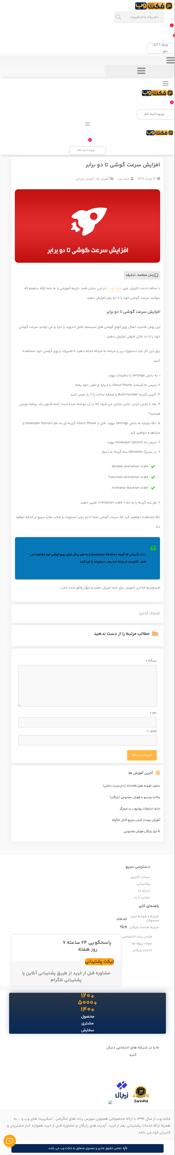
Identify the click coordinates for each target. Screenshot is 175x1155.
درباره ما (144, 891)
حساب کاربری (140, 877)
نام (153, 712)
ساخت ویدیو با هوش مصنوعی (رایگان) (135, 797)
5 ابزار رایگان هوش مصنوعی (142, 831)
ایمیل (152, 730)
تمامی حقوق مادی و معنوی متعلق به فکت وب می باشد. (84, 1148)
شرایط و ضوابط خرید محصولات (144, 919)
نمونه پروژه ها (141, 944)
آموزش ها (102, 179)
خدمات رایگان (142, 950)
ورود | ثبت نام (160, 48)
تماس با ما (142, 898)
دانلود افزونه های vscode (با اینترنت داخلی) (131, 786)
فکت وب (115, 288)
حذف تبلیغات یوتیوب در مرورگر (140, 808)
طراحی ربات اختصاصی (137, 937)
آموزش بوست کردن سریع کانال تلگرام (136, 820)
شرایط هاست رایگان (144, 927)
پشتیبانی (143, 884)
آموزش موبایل (85, 179)
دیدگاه (151, 660)
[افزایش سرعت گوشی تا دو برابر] (87, 226)
